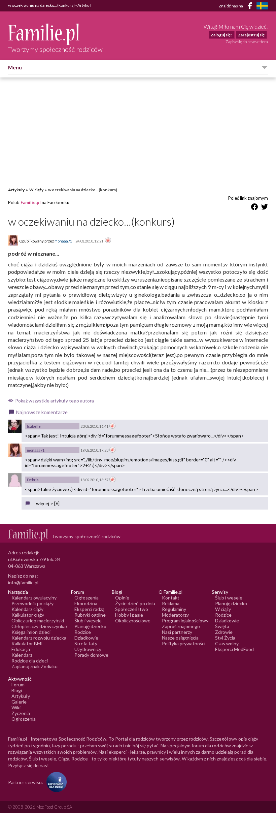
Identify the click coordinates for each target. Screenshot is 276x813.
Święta (222, 626)
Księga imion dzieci (30, 632)
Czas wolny (227, 643)
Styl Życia (225, 638)
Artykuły (16, 189)
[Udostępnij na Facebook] (254, 208)
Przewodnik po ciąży (32, 603)
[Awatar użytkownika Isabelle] (15, 426)
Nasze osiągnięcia (180, 638)
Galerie (19, 702)
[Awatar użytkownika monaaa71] (15, 450)
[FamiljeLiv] (262, 5)
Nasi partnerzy (177, 632)
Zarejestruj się (251, 34)
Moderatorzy (175, 615)
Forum (18, 684)
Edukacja (20, 649)
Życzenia (20, 713)
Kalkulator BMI (27, 643)
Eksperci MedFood (234, 649)
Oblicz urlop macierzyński (37, 620)
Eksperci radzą (89, 609)
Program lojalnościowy (185, 620)
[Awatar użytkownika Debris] (15, 480)
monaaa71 (35, 450)
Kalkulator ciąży (27, 615)
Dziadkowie (86, 638)
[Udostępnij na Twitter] (264, 208)
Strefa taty (85, 643)
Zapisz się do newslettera (247, 41)
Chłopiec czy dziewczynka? (39, 626)
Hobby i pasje (129, 615)
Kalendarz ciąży (27, 609)
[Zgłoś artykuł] (108, 240)
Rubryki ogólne (90, 615)
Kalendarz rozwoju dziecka (38, 638)
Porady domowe (91, 655)
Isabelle (34, 426)
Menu (15, 67)
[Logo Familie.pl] (55, 34)
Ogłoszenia (86, 597)
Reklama (170, 603)
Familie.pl (31, 202)
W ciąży (36, 189)
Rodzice (82, 632)
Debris (33, 480)
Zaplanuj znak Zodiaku (34, 666)
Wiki (16, 707)
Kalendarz (21, 655)
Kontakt (170, 597)
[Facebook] (251, 7)
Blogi (16, 690)
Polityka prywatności (183, 643)
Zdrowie (224, 632)
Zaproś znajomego (181, 626)
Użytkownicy (87, 649)
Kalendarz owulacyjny (34, 597)
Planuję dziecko (90, 626)
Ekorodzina (85, 603)
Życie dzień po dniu (135, 603)
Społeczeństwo (131, 609)
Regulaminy (174, 609)
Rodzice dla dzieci (29, 660)
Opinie (122, 597)
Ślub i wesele (88, 620)
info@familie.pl (23, 582)
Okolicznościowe (132, 620)
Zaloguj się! (221, 34)
